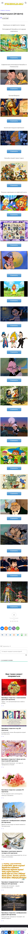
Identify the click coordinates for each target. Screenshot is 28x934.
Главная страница (5, 10)
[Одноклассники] (6, 628)
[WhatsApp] (17, 628)
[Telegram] (10, 628)
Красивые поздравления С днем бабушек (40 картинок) (12, 883)
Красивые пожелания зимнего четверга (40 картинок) (11, 852)
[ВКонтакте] (2, 628)
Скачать (14, 58)
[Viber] (14, 628)
